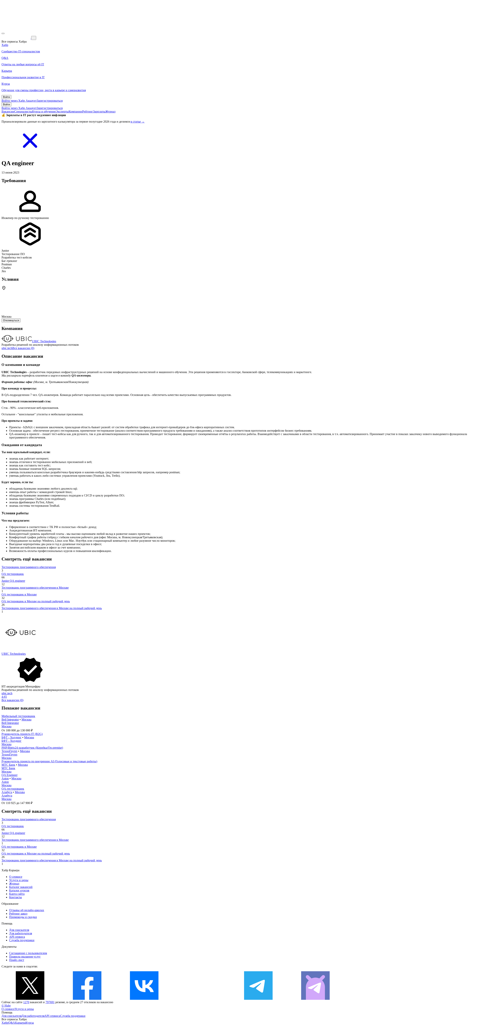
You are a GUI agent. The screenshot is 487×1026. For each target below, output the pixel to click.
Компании (75, 111)
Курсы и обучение (44, 111)
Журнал (110, 111)
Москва (26, 719)
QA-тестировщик (13, 788)
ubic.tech (7, 348)
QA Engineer (10, 775)
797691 (50, 1002)
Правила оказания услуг (25, 956)
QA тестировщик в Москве (19, 594)
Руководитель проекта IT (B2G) (22, 734)
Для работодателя (20, 933)
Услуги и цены (18, 880)
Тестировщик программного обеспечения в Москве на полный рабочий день (52, 608)
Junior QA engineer (13, 580)
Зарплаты (99, 111)
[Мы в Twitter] (30, 998)
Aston (5, 778)
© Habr (6, 1005)
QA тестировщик (13, 574)
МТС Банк (8, 764)
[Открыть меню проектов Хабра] (3, 33)
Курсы (29, 1022)
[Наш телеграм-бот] (315, 998)
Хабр (5, 1022)
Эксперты (62, 111)
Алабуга (7, 792)
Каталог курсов (19, 890)
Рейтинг (87, 111)
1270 (26, 1002)
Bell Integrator (10, 719)
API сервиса (17, 936)
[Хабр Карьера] (16, 37)
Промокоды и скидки (23, 917)
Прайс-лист (16, 960)
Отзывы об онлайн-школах (26, 910)
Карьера (20, 1022)
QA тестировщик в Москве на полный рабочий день (36, 601)
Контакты (15, 897)
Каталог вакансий (21, 887)
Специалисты (23, 111)
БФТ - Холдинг (11, 737)
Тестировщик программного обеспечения (29, 567)
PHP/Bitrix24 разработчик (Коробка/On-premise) (32, 747)
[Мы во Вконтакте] (144, 998)
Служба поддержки (21, 940)
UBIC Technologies (44, 341)
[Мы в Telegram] (258, 998)
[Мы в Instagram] (201, 998)
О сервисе (15, 876)
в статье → (138, 121)
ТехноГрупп (9, 751)
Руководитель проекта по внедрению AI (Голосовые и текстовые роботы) (49, 761)
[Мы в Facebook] (87, 998)
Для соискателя (19, 930)
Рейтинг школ (18, 913)
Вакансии (8, 111)
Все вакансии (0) (23, 348)
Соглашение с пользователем (28, 953)
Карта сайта (17, 893)
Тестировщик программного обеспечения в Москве (35, 587)
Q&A (11, 1022)
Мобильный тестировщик (18, 716)
